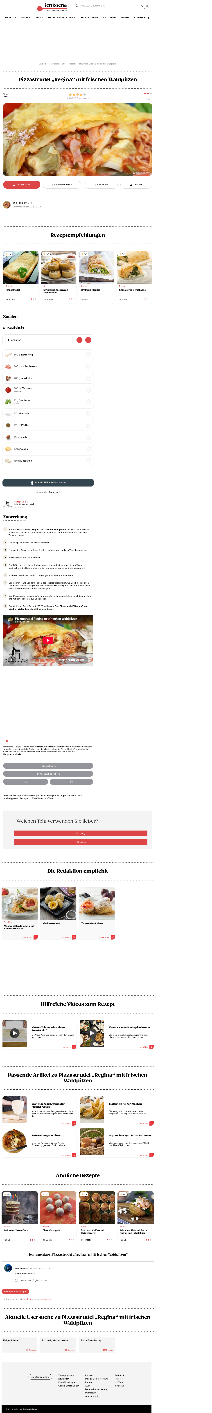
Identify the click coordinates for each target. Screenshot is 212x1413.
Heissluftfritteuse (61, 17)
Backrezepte (33, 795)
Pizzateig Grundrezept (55, 1340)
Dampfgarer (89, 17)
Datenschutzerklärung (96, 1389)
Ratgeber (109, 17)
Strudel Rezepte (14, 795)
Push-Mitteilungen (67, 1382)
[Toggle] (145, 6)
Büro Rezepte (39, 798)
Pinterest (119, 1379)
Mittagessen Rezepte (17, 798)
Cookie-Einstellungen (68, 1386)
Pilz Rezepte (49, 795)
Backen (26, 17)
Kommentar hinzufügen (15, 1291)
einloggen (29, 1299)
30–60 (6, 94)
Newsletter (63, 1379)
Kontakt (89, 1375)
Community (142, 17)
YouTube (119, 1382)
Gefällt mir (42, 1280)
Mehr (51, 798)
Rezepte (10, 17)
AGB (87, 1385)
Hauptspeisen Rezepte (71, 795)
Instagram (119, 1385)
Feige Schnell (11, 1340)
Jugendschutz (92, 1396)
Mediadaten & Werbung (96, 1379)
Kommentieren (25, 1280)
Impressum (90, 1392)
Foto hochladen (48, 766)
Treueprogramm (66, 1375)
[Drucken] (71, 782)
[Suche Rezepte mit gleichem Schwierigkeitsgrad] (148, 95)
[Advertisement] (77, 968)
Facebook (119, 1375)
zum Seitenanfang (40, 1377)
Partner (88, 1382)
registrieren (45, 1299)
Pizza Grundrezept (91, 1340)
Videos (125, 17)
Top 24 (38, 17)
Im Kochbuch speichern (48, 774)
